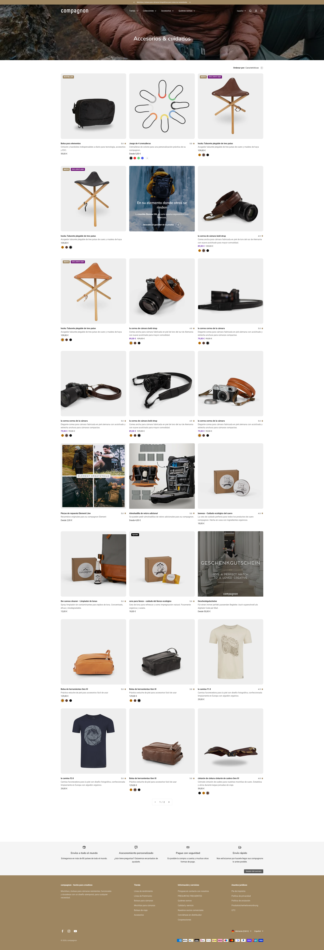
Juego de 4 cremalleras (140, 143)
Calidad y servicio (186, 905)
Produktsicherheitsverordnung (244, 905)
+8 (147, 158)
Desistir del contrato (253, 871)
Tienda (132, 11)
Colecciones (148, 11)
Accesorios (166, 11)
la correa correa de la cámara (211, 328)
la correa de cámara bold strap (212, 236)
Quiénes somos (185, 11)
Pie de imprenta (238, 891)
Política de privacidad (241, 896)
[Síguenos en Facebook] (62, 931)
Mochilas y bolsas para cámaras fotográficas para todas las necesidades (162, 2)
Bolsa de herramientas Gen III (74, 689)
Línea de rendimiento (143, 891)
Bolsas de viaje (140, 910)
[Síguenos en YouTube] (75, 931)
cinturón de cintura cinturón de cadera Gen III (218, 778)
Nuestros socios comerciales (190, 910)
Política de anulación (240, 900)
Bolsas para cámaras (143, 900)
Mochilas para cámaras (144, 905)
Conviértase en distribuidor (190, 915)
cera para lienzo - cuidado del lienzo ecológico (150, 601)
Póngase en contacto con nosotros (193, 891)
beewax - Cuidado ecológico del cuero (215, 513)
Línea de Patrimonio (143, 896)
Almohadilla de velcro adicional (143, 513)
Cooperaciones (184, 920)
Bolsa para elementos (71, 143)
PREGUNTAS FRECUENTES (190, 896)
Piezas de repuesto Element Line (76, 513)
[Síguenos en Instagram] (69, 931)
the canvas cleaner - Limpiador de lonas (79, 601)
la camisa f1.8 (204, 689)
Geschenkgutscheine (207, 601)
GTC (233, 910)
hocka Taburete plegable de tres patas (215, 143)
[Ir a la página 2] (169, 802)
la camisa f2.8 (67, 778)
